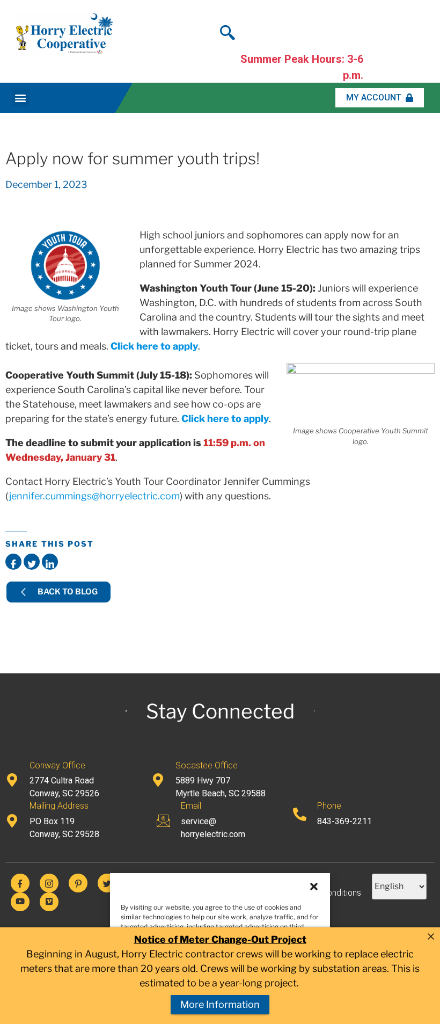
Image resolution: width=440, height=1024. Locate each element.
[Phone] (299, 814)
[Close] (431, 936)
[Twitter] (107, 883)
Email (191, 806)
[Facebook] (20, 883)
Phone (329, 806)
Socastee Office (206, 765)
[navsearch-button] (227, 29)
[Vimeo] (49, 901)
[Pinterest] (78, 883)
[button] (314, 886)
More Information (220, 1004)
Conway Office (57, 765)
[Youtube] (20, 901)
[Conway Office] (12, 780)
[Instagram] (49, 883)
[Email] (163, 820)
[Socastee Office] (158, 780)
